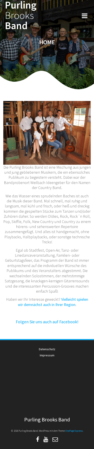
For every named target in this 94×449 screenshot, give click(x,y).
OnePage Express (74, 430)
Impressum (47, 355)
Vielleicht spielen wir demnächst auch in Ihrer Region (53, 302)
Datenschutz (47, 349)
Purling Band (21, 15)
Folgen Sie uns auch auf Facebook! (47, 321)
